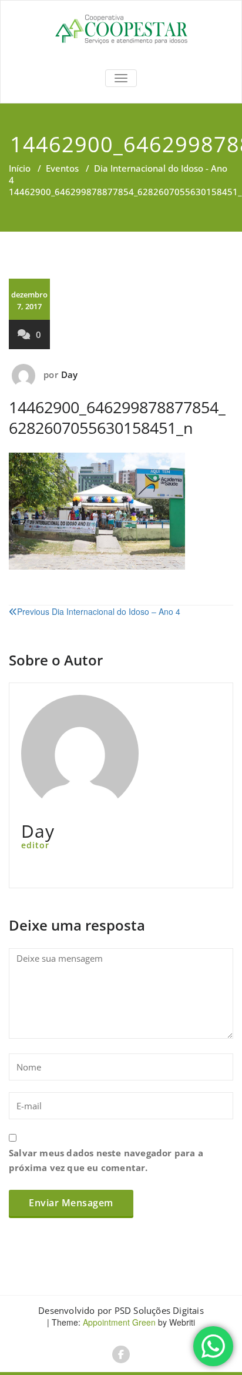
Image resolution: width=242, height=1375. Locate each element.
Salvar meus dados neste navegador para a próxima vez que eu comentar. (106, 1160)
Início (20, 168)
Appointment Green (118, 1322)
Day (69, 374)
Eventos (62, 168)
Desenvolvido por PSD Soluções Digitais (121, 1310)
